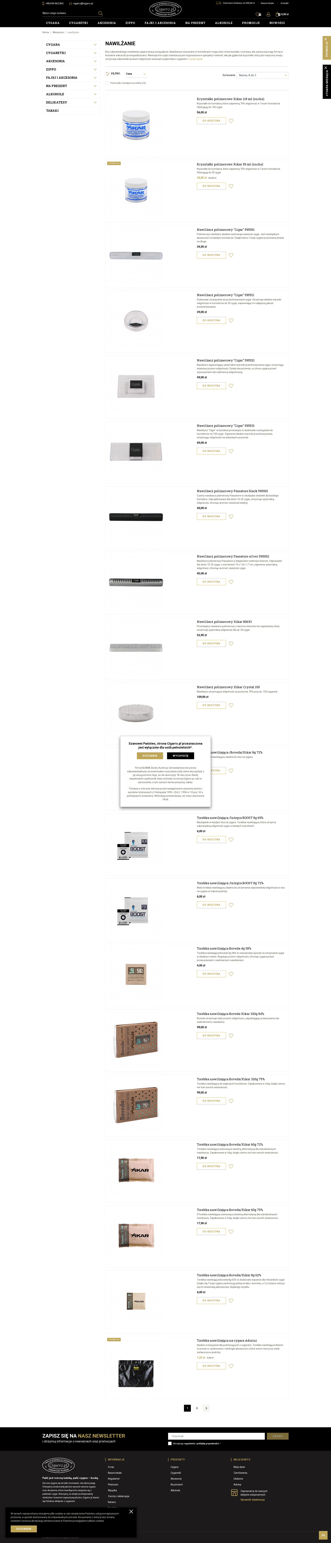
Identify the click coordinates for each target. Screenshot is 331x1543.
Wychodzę (180, 755)
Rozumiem (150, 755)
